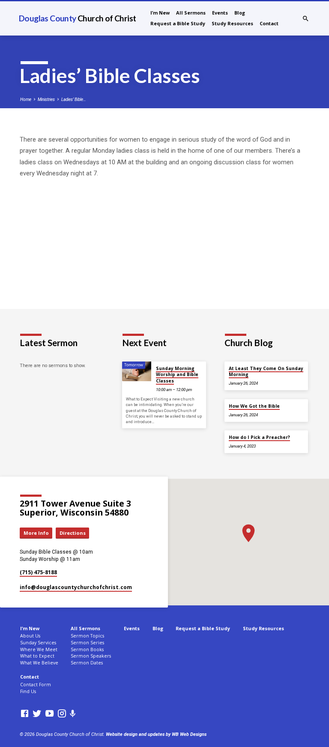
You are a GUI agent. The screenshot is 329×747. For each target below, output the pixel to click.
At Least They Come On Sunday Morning (266, 371)
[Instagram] (62, 714)
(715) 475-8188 (38, 572)
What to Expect (37, 656)
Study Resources (232, 23)
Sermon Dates (87, 663)
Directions (73, 533)
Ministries (46, 99)
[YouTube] (49, 714)
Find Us (28, 691)
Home (25, 99)
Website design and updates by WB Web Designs (156, 734)
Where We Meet (38, 649)
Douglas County (77, 18)
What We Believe (39, 663)
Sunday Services (38, 643)
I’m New (160, 12)
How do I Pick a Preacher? (259, 437)
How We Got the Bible (254, 406)
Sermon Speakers (91, 656)
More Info (36, 533)
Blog (239, 12)
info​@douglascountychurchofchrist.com (76, 587)
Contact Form (35, 685)
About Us (30, 636)
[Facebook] (25, 714)
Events (220, 12)
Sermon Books (87, 649)
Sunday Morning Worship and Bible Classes (177, 374)
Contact (269, 23)
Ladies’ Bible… (73, 99)
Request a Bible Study (177, 23)
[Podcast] (73, 713)
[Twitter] (37, 714)
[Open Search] (305, 19)
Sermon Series (87, 643)
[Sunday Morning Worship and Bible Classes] (137, 371)
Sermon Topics (87, 636)
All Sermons (191, 12)
